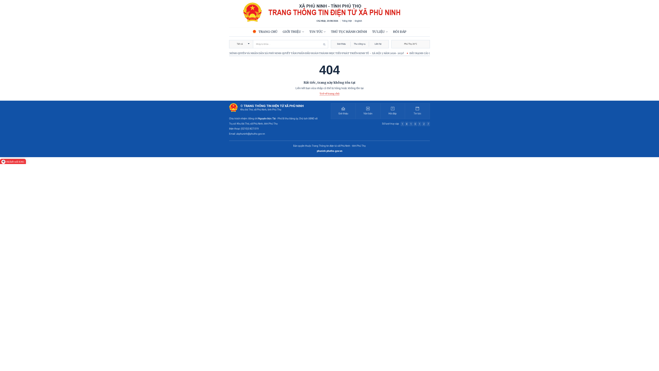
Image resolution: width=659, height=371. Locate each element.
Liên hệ (378, 44)
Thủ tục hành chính (349, 32)
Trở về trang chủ (329, 93)
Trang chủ (268, 32)
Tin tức (316, 32)
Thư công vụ (360, 44)
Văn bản (367, 113)
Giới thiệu (292, 32)
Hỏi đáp (399, 32)
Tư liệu (378, 32)
